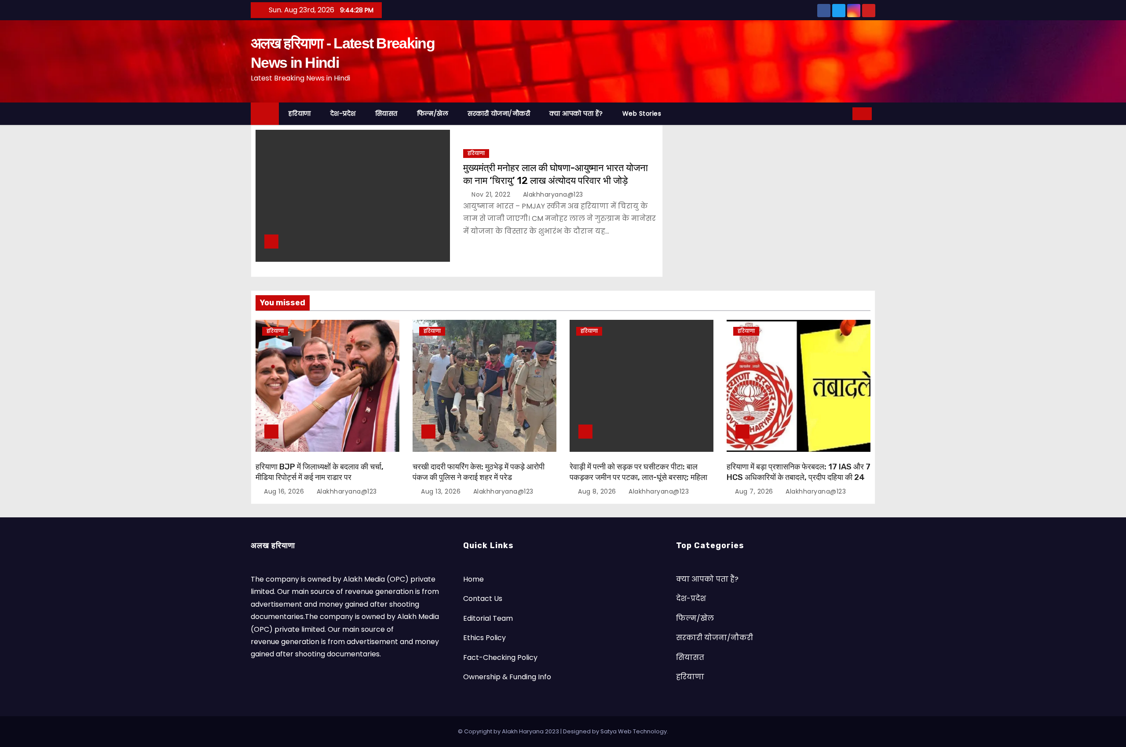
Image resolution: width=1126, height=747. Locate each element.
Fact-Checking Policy (500, 657)
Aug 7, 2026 (754, 491)
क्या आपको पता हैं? (576, 113)
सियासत (386, 113)
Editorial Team (488, 618)
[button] (842, 113)
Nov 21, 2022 (491, 194)
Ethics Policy (484, 638)
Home (473, 579)
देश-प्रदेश (343, 113)
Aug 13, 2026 (441, 491)
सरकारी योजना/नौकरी (499, 113)
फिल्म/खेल (433, 113)
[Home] (265, 114)
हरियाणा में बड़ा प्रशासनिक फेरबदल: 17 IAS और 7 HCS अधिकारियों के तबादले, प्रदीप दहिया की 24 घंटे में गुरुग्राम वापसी (798, 477)
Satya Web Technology (633, 731)
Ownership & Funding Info (507, 677)
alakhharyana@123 (552, 194)
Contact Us (482, 598)
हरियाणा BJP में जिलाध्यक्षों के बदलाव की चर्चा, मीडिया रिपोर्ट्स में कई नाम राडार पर (320, 472)
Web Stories (642, 113)
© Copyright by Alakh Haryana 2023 (509, 731)
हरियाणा (300, 113)
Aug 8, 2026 (597, 491)
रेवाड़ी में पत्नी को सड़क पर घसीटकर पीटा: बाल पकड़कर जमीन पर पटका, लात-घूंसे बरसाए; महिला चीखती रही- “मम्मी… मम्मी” (638, 477)
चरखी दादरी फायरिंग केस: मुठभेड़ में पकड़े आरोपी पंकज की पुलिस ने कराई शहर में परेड (479, 472)
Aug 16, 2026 (284, 491)
